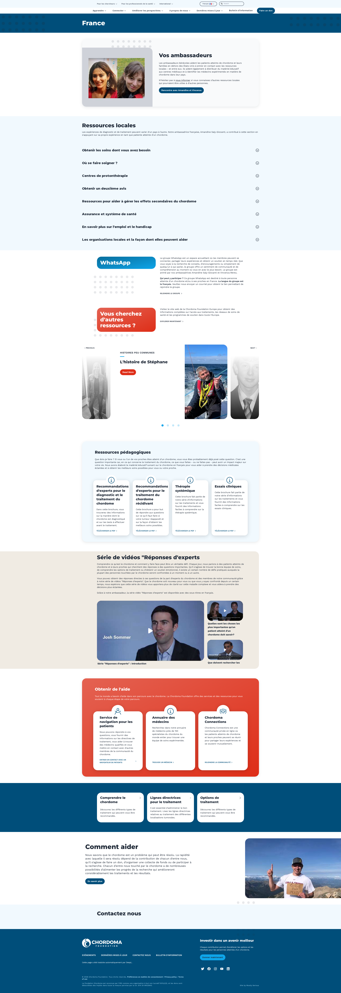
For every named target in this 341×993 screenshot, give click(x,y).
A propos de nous (178, 10)
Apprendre (98, 10)
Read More (128, 372)
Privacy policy (171, 977)
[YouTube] (221, 969)
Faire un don (266, 10)
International (165, 4)
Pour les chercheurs (106, 4)
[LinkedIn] (228, 969)
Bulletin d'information (241, 10)
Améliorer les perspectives (146, 10)
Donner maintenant (212, 957)
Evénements (89, 955)
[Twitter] (202, 969)
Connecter (118, 10)
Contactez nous (142, 955)
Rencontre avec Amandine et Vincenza (181, 90)
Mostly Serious (252, 985)
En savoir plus (95, 881)
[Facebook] (209, 969)
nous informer (183, 80)
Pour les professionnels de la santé (137, 4)
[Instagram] (215, 969)
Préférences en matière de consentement (145, 977)
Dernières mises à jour (208, 10)
